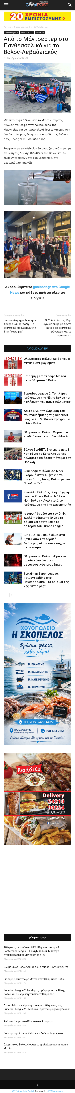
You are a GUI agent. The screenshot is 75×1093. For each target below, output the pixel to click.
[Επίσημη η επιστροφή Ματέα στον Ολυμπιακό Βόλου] (13, 380)
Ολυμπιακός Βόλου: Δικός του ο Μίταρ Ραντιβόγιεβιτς (36, 967)
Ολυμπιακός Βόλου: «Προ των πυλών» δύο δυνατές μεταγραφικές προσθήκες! (45, 560)
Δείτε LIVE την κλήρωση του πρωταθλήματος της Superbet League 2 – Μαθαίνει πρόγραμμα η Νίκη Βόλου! (37, 1007)
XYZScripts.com (55, 1091)
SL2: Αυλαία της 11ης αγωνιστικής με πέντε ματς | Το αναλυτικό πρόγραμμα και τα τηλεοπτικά (57, 328)
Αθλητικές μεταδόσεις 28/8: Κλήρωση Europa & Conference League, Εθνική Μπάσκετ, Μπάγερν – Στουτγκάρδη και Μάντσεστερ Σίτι (32, 951)
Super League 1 (22, 26)
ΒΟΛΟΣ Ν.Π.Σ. (40, 26)
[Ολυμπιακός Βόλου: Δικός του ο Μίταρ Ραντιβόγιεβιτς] (13, 363)
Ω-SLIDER (40, 32)
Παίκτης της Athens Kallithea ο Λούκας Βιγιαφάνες (34, 1033)
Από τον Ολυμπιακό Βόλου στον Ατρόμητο (28, 1021)
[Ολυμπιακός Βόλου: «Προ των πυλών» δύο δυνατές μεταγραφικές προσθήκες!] (13, 560)
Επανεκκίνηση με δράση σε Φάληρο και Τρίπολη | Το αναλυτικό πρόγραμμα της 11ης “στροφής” (20, 326)
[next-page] (11, 595)
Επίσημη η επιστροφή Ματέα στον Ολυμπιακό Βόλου (34, 979)
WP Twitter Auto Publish (23, 1091)
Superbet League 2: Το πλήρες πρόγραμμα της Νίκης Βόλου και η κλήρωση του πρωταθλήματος (47, 398)
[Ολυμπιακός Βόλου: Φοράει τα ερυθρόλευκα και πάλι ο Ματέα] (13, 436)
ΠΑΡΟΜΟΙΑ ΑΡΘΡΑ (37, 348)
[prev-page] (6, 595)
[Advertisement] (37, 890)
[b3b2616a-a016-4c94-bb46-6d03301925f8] (37, 208)
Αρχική (7, 26)
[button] (6, 5)
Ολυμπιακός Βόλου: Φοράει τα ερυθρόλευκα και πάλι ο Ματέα (36, 1046)
